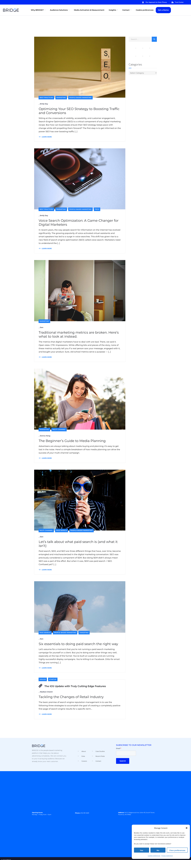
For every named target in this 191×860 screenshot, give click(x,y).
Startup (52, 679)
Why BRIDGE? (37, 10)
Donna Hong (45, 436)
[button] (186, 828)
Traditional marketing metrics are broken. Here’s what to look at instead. (79, 334)
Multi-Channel (59, 429)
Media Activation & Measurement (89, 10)
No (158, 850)
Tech (97, 209)
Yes (141, 850)
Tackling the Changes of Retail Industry (71, 697)
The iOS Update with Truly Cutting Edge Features (75, 686)
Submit (123, 761)
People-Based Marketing (80, 97)
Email (118, 748)
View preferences (177, 850)
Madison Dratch (46, 692)
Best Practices (46, 97)
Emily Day (44, 104)
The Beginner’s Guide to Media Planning (72, 441)
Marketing (61, 97)
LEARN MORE (46, 137)
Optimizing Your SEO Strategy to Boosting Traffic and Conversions (79, 111)
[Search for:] (143, 39)
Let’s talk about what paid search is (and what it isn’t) (78, 544)
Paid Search (61, 530)
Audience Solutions (59, 10)
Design (43, 679)
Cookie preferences (154, 856)
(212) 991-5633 (84, 813)
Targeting (84, 632)
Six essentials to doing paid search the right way (78, 644)
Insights (112, 10)
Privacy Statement (167, 856)
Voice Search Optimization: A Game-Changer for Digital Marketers (78, 223)
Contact (126, 10)
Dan (41, 327)
